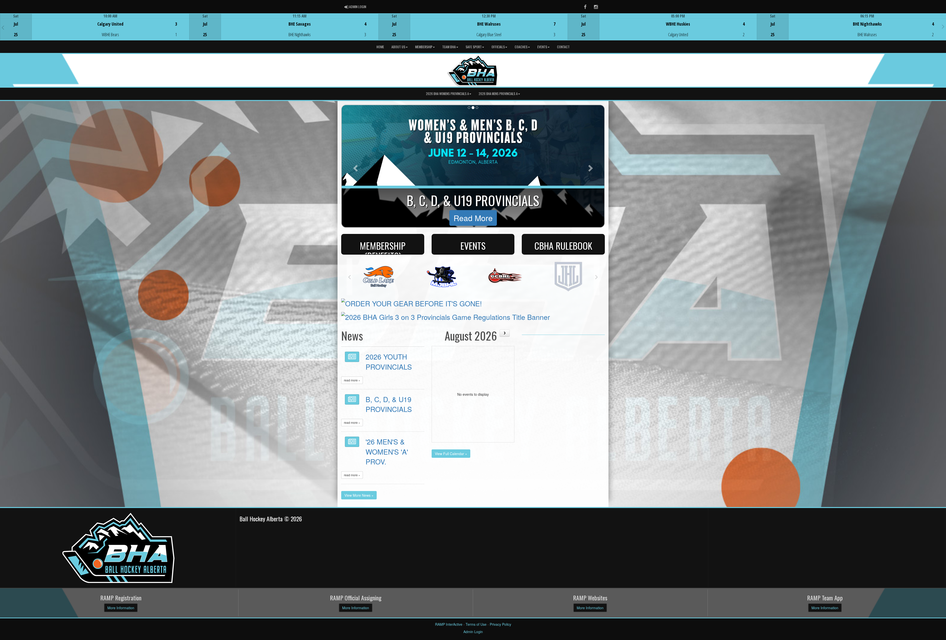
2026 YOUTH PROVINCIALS (389, 361)
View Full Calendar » (451, 453)
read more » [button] (352, 380)
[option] (94, 27)
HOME (380, 46)
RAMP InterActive (448, 624)
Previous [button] (3, 27)
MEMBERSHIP (423, 46)
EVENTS (542, 46)
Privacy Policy (500, 624)
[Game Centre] (94, 30)
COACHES (521, 46)
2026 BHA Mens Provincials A (498, 93)
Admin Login (473, 631)
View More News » (358, 495)
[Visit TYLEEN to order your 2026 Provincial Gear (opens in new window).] (411, 302)
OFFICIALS (498, 46)
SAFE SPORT (474, 46)
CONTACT (563, 46)
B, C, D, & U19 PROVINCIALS (389, 404)
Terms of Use (476, 624)
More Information (120, 607)
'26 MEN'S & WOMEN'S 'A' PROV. (387, 451)
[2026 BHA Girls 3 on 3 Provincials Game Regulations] (445, 316)
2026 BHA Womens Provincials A (447, 93)
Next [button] (943, 26)
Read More (473, 217)
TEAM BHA (449, 46)
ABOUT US (398, 46)
